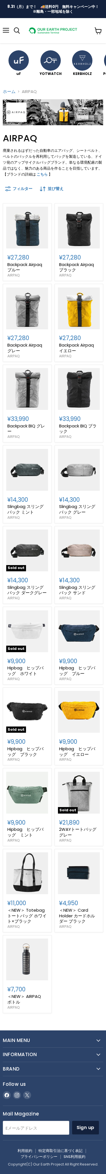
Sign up (85, 1127)
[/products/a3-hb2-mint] (27, 470)
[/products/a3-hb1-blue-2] (79, 631)
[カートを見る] (98, 31)
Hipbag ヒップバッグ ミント (25, 832)
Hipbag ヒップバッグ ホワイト (25, 670)
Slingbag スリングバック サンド (77, 590)
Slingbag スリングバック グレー (77, 509)
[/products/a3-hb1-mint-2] (27, 793)
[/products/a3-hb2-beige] (79, 550)
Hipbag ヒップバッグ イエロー (77, 751)
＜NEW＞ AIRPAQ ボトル (26, 999)
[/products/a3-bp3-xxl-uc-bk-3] (79, 389)
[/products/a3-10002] (27, 959)
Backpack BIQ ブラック (78, 428)
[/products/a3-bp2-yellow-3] (79, 308)
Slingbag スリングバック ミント (25, 509)
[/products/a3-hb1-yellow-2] (79, 712)
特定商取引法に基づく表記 (60, 1150)
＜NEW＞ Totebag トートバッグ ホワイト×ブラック (27, 915)
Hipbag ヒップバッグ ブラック (25, 751)
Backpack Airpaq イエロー (76, 348)
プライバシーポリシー (39, 1156)
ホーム (9, 91)
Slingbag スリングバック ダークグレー (27, 590)
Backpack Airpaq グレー (24, 348)
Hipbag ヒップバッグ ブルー (77, 670)
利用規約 (25, 1150)
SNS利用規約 (74, 1156)
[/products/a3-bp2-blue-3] (27, 227)
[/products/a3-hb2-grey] (79, 470)
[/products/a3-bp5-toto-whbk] (27, 873)
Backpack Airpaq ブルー (24, 267)
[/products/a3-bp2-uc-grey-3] (27, 308)
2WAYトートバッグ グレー (77, 832)
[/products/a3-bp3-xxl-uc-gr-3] (27, 389)
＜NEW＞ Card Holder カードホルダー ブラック (77, 915)
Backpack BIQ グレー (26, 428)
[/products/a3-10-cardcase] (79, 873)
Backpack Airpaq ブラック (76, 267)
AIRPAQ (13, 275)
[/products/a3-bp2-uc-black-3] (79, 227)
